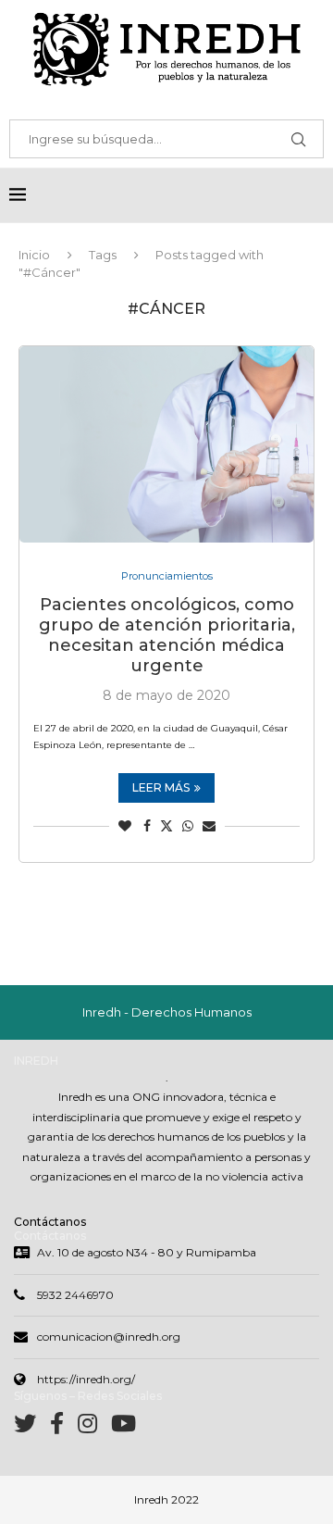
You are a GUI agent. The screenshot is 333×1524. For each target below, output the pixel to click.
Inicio (34, 254)
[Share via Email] (209, 826)
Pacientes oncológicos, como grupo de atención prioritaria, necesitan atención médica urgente (167, 635)
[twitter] (32, 1427)
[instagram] (94, 1427)
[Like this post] (124, 826)
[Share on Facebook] (147, 826)
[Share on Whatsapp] (187, 826)
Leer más (161, 787)
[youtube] (123, 1427)
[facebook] (64, 1427)
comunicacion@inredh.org (108, 1336)
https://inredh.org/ (86, 1379)
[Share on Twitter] (166, 826)
